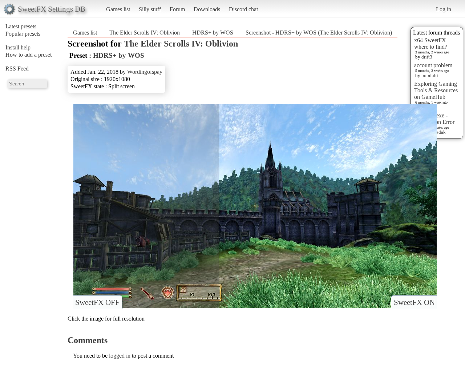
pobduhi (429, 75)
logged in (119, 356)
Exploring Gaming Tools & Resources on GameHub (436, 90)
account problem (433, 65)
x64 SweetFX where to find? (430, 43)
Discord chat (243, 9)
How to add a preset (28, 55)
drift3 (426, 57)
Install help (18, 47)
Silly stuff (150, 9)
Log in (443, 9)
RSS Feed (17, 68)
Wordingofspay (144, 72)
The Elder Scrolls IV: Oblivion (144, 32)
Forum (177, 9)
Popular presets (22, 34)
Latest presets (20, 26)
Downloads (207, 9)
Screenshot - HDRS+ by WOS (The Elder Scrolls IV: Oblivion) (319, 32)
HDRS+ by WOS (212, 32)
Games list (118, 9)
